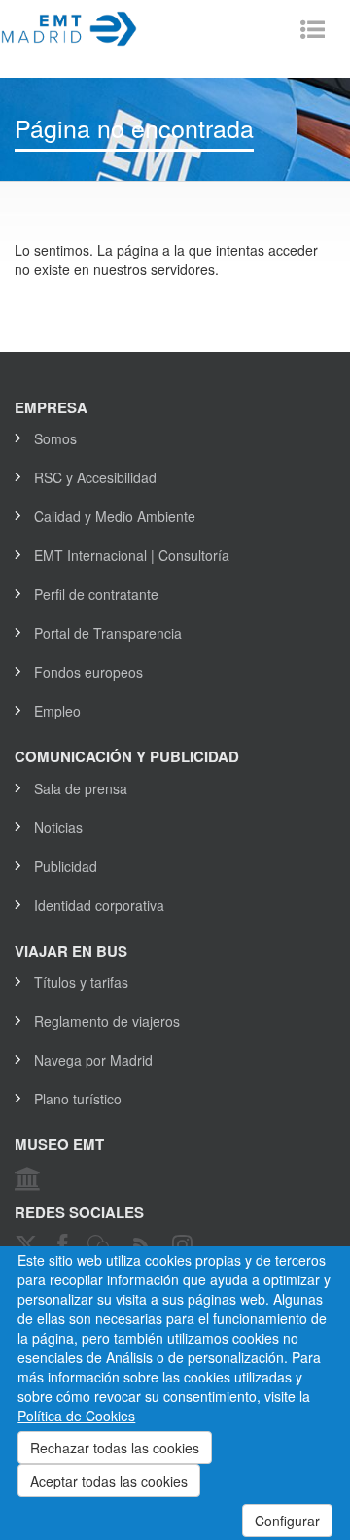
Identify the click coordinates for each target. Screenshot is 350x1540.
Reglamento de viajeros (107, 1021)
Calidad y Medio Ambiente (114, 516)
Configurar (287, 1520)
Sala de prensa (80, 788)
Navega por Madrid (93, 1059)
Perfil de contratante (96, 594)
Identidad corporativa (99, 905)
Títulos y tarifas (81, 982)
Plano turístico (78, 1098)
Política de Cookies (76, 1415)
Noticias (58, 827)
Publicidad (65, 866)
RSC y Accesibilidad (95, 477)
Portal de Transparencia (108, 633)
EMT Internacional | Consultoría (131, 555)
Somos (55, 438)
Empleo (57, 710)
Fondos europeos (88, 672)
